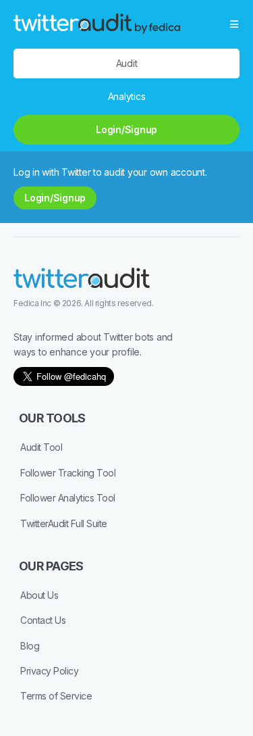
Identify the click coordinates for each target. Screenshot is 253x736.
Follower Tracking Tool (67, 473)
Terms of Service (56, 696)
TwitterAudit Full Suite (63, 523)
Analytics (127, 96)
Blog (29, 646)
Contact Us (42, 620)
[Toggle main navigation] (235, 24)
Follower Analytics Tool (67, 498)
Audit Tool (41, 447)
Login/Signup (126, 129)
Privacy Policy (49, 671)
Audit (127, 63)
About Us (39, 595)
